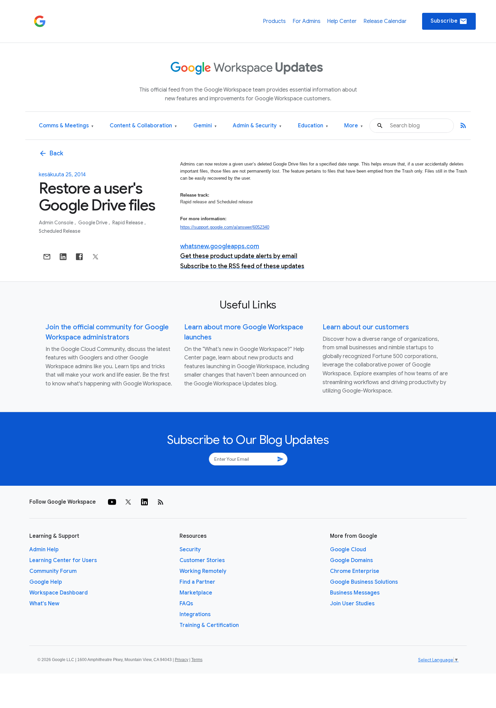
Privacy (181, 659)
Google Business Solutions (364, 582)
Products (274, 21)
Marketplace (196, 592)
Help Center (342, 21)
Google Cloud (348, 549)
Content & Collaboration (143, 126)
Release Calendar (385, 21)
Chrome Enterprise (354, 571)
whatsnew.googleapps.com (219, 246)
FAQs (186, 603)
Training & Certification (209, 625)
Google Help (45, 582)
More (353, 126)
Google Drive (93, 223)
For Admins (307, 21)
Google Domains (351, 560)
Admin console (56, 223)
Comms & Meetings (66, 126)
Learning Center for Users (63, 560)
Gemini (205, 126)
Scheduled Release (59, 231)
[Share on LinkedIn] (63, 257)
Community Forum (53, 571)
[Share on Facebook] (79, 257)
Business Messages (355, 592)
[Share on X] (95, 257)
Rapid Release (128, 223)
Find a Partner (197, 582)
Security (190, 549)
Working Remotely (203, 571)
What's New (44, 603)
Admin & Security (257, 126)
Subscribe (449, 21)
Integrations (195, 614)
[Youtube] (112, 502)
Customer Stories (202, 560)
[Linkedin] (144, 502)
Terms (196, 659)
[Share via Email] (47, 257)
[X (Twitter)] (128, 502)
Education (313, 126)
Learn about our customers (366, 327)
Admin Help (44, 549)
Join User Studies (352, 603)
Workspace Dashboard (58, 592)
